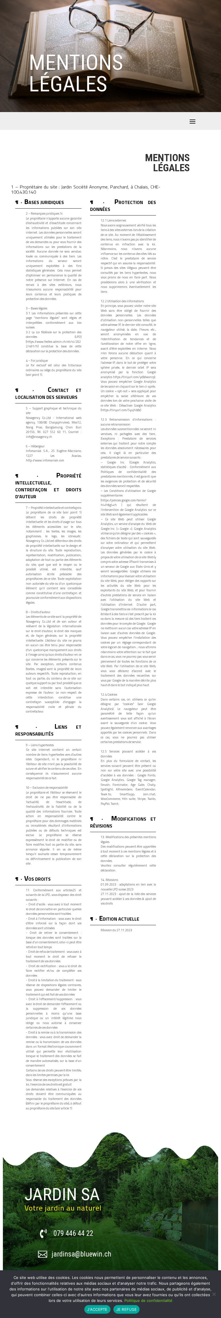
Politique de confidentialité (148, 1300)
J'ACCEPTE (97, 1309)
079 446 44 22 (73, 1233)
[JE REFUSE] (214, 1294)
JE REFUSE (126, 1309)
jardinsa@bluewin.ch (81, 1254)
